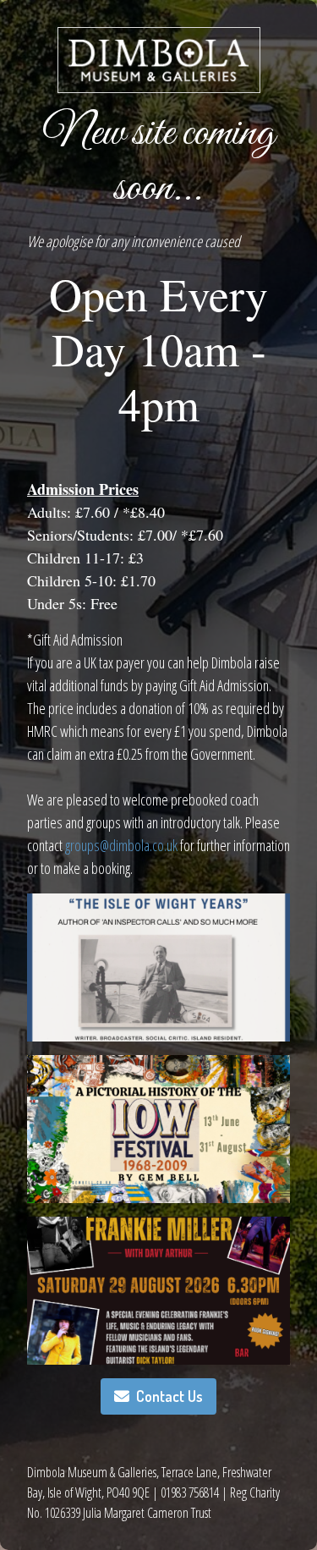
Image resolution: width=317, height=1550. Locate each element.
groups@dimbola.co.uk (121, 845)
